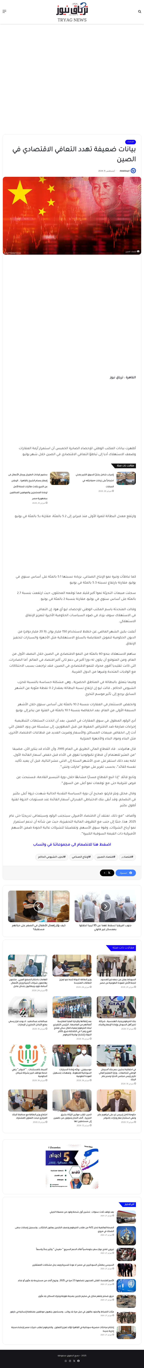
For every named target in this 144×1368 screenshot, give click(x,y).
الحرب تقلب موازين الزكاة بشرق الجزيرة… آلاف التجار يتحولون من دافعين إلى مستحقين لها (72, 1118)
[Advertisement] (72, 51)
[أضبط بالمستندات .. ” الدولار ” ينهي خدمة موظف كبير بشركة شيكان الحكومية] (27, 1056)
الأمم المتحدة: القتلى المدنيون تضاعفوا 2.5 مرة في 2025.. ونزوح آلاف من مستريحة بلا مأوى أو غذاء (66, 1281)
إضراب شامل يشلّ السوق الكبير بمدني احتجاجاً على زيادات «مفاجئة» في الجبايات (95, 481)
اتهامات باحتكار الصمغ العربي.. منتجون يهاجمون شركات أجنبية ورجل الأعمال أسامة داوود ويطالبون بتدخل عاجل (28, 983)
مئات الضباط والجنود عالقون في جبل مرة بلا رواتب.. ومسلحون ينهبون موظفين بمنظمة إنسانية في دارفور (62, 1312)
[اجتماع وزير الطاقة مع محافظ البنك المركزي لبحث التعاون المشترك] (27, 1100)
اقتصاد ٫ (127, 857)
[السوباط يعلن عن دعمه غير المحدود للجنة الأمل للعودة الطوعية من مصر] (116, 966)
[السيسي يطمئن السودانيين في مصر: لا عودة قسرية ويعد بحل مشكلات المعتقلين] (126, 1270)
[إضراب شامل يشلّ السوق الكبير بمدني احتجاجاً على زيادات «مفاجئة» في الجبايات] (126, 478)
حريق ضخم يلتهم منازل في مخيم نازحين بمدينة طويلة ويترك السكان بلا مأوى (76, 1296)
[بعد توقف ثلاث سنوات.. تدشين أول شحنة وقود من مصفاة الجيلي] (126, 1217)
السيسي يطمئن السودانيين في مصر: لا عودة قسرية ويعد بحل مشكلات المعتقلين (73, 1265)
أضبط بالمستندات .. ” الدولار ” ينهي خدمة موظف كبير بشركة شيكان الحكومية (29, 1073)
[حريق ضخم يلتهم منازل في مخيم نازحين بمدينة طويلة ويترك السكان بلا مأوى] (126, 1301)
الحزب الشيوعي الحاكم (51, 857)
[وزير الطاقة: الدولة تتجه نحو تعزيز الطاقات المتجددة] (72, 966)
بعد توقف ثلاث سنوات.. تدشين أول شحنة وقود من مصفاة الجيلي (82, 1212)
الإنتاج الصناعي (80, 857)
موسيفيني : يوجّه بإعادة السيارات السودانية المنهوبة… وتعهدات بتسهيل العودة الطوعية (72, 1073)
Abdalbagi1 (125, 171)
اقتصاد (130, 142)
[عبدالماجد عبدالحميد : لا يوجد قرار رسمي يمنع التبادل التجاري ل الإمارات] (27, 1007)
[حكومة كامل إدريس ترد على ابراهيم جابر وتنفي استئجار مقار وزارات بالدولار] (116, 1100)
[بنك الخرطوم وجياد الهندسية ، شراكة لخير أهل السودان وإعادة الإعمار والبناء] (116, 1007)
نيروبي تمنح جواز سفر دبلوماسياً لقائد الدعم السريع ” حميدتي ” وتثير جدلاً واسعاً (75, 1249)
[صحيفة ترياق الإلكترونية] (72, 11)
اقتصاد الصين (105, 857)
